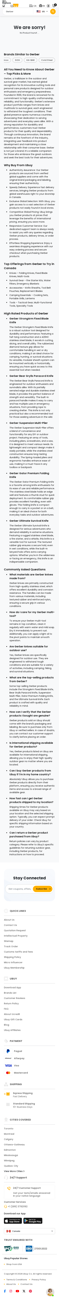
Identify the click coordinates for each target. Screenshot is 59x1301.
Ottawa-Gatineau (14, 1144)
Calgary (8, 1139)
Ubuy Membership (14, 967)
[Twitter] (26, 1291)
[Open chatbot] (50, 1292)
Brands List (10, 992)
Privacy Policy (39, 1279)
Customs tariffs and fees (18, 951)
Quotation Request (15, 930)
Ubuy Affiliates (12, 1030)
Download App (12, 987)
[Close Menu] (3, 7)
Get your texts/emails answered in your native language (31, 1194)
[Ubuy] (14, 6)
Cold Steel (47, 60)
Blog (6, 1024)
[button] (33, 6)
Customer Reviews (14, 998)
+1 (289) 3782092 (18, 1206)
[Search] (53, 11)
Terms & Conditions (16, 1279)
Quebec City (11, 1165)
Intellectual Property (16, 935)
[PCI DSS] (11, 1248)
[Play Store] (32, 1222)
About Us (9, 919)
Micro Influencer (13, 962)
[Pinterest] (32, 1291)
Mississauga (11, 1155)
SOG (17, 60)
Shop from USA (14, 1264)
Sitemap (8, 941)
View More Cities (13, 1171)
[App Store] (13, 1222)
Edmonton (10, 1149)
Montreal (9, 1133)
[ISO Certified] (34, 1248)
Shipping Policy (12, 957)
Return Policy (11, 1003)
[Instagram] (12, 1291)
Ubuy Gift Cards (13, 1019)
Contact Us (10, 925)
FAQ (6, 1008)
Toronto (8, 1128)
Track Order (11, 946)
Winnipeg (9, 1160)
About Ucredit (12, 1014)
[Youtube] (19, 1291)
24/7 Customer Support (27, 1188)
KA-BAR (30, 60)
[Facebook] (6, 1291)
